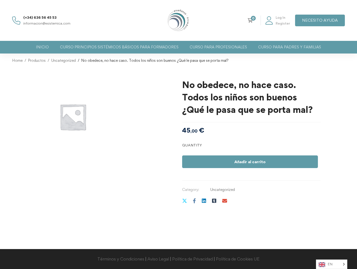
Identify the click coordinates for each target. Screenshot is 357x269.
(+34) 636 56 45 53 (40, 17)
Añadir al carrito (250, 161)
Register (283, 23)
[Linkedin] (204, 200)
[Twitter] (184, 200)
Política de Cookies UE (238, 258)
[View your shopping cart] (251, 20)
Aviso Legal (158, 258)
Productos (37, 60)
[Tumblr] (214, 200)
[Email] (225, 200)
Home (17, 60)
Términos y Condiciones (120, 258)
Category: (190, 189)
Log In (280, 17)
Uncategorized (63, 60)
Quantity (192, 145)
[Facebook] (194, 200)
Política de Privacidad (192, 258)
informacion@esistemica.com (46, 23)
